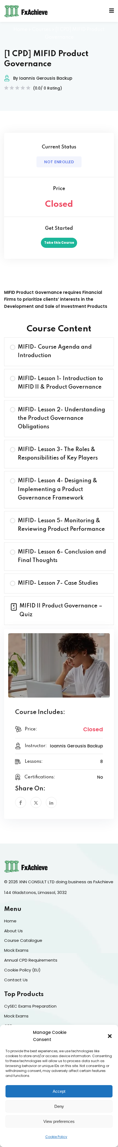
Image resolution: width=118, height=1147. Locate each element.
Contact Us (16, 980)
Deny (59, 1106)
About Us (13, 931)
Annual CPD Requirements (30, 960)
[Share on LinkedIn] (51, 802)
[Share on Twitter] (35, 802)
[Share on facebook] (20, 802)
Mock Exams (16, 950)
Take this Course (59, 242)
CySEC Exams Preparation (30, 1006)
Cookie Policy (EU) (22, 970)
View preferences (59, 1121)
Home (20, 29)
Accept (59, 1091)
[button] (110, 1036)
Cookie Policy (56, 1136)
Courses (41, 29)
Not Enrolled (59, 162)
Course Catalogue (23, 940)
